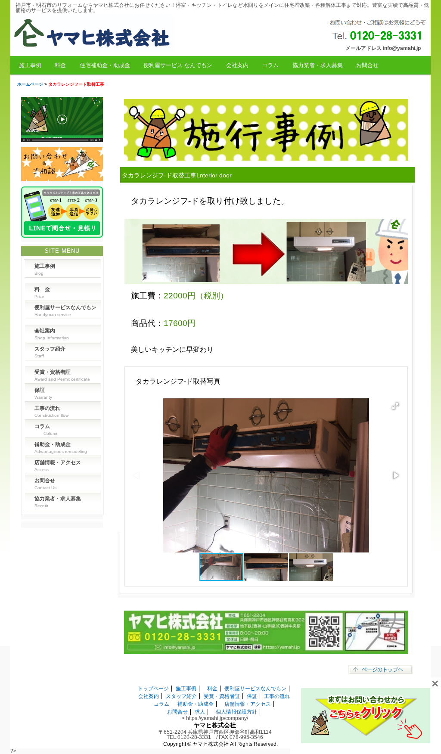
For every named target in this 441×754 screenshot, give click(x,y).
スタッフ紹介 (181, 696)
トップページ (153, 689)
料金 (60, 65)
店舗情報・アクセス (247, 704)
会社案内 (237, 65)
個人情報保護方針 (236, 712)
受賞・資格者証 (222, 696)
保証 (252, 696)
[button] (395, 406)
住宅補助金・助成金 (105, 65)
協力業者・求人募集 (317, 65)
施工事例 (30, 65)
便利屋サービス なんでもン (177, 65)
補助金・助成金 (195, 704)
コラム (270, 65)
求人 (200, 712)
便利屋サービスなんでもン (255, 689)
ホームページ (30, 84)
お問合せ (367, 65)
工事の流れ (277, 696)
